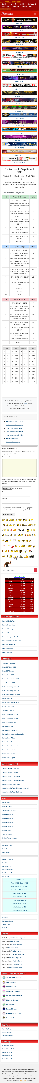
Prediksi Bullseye (8, 648)
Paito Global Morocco (19, 910)
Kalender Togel (7, 845)
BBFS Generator (7, 859)
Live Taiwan (5, 6)
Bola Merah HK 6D (19, 897)
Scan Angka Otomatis (9, 810)
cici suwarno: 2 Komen (14, 995)
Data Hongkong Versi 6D (10, 691)
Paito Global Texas (19, 903)
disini (25, 403)
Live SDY (4, 4)
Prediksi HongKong (8, 625)
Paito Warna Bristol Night (14, 421)
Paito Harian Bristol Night (14, 425)
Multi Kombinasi (7, 869)
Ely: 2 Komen (10, 1004)
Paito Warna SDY (8, 726)
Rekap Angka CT (8, 826)
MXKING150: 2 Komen (14, 1013)
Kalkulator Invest (7, 921)
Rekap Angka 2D (7, 814)
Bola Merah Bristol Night (14, 432)
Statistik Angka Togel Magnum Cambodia (15, 788)
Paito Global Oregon (19, 900)
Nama (4, 492)
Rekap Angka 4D (7, 822)
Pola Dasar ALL (7, 852)
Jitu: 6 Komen (11, 982)
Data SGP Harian (8, 671)
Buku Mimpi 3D (7, 1055)
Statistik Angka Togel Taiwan (11, 784)
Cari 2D (4, 928)
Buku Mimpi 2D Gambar (10, 1049)
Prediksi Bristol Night (13, 442)
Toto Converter (7, 834)
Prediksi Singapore (19, 938)
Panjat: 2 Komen (12, 1018)
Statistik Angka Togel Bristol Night (19, 170)
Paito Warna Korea (8, 754)
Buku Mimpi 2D (7, 1052)
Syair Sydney (14, 941)
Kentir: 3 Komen (11, 987)
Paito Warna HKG (8, 698)
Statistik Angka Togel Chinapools (13, 780)
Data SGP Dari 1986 (9, 667)
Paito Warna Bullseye (9, 742)
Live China (16, 6)
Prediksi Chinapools (8, 644)
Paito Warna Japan (8, 757)
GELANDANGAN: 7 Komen (15, 978)
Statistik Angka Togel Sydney (11, 776)
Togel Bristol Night (12, 438)
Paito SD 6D (19, 879)
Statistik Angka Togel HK (10, 772)
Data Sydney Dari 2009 (10, 714)
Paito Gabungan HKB (19, 907)
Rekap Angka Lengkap (9, 838)
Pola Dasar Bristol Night (14, 435)
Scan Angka (5, 9)
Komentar (6, 457)
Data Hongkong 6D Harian (11, 694)
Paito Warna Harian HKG (10, 702)
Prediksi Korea (17, 961)
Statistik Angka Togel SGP (10, 768)
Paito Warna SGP (8, 675)
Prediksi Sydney (7, 629)
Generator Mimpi (27, 6)
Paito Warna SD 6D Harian (19, 886)
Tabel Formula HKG (8, 683)
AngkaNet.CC (23, 1080)
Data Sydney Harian (9, 722)
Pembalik (5, 918)
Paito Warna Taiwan (8, 738)
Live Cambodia (32, 4)
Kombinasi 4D (7, 866)
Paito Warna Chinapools (10, 746)
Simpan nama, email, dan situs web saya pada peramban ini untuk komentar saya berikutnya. (17, 509)
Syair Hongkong (7, 1035)
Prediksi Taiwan (7, 633)
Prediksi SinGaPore (8, 621)
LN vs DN (5, 876)
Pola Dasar (6, 849)
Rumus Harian (7, 806)
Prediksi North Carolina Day (11, 641)
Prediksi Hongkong (15, 967)
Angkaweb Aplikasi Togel (10, 2)
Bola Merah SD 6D (19, 893)
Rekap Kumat (6, 830)
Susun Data (6, 924)
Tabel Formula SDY (8, 710)
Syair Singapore (7, 1032)
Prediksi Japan (7, 652)
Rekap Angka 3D (7, 818)
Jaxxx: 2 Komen (11, 1009)
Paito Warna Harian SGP (10, 679)
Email (4, 499)
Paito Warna (6, 802)
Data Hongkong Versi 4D (10, 687)
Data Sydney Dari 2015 (10, 718)
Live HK (22, 4)
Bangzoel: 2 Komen (13, 991)
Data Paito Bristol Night (14, 428)
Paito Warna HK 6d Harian (19, 890)
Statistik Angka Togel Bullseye (12, 792)
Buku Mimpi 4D (7, 1059)
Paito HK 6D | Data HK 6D (19, 883)
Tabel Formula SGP (8, 663)
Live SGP (13, 4)
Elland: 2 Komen (12, 1000)
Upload (19, 481)
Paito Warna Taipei (8, 750)
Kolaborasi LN (7, 873)
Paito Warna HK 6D (8, 706)
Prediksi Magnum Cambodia (11, 637)
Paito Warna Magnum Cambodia (13, 734)
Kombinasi (5, 863)
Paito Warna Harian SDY (10, 730)
